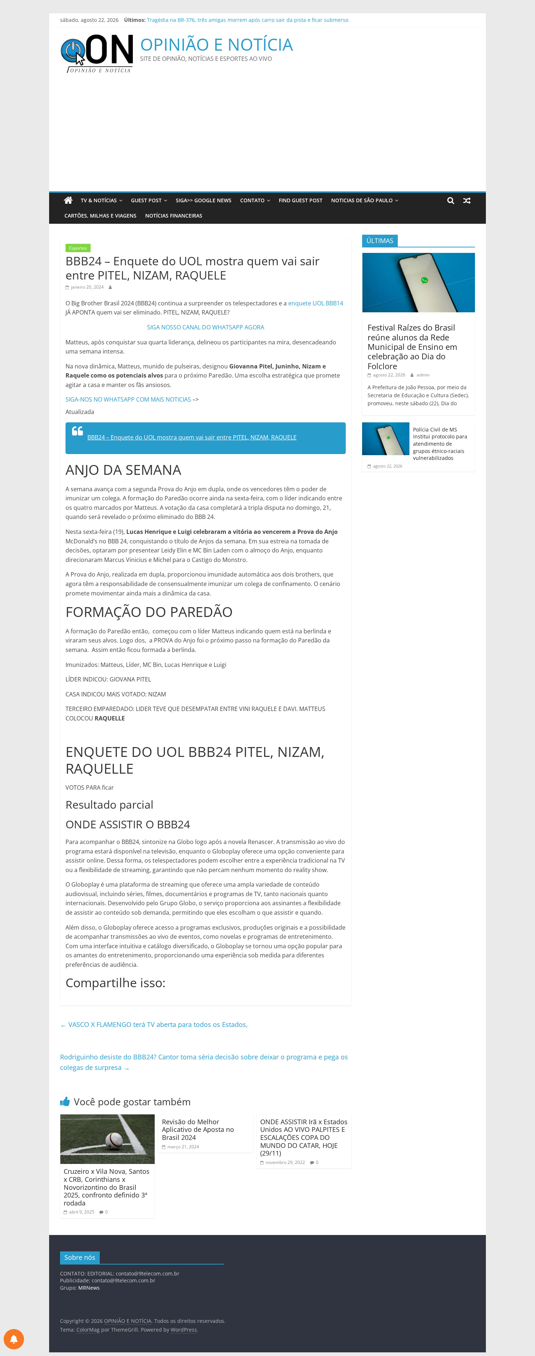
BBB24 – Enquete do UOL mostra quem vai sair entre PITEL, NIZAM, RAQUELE (192, 437)
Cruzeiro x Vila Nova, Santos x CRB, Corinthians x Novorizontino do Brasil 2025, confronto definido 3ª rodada (107, 1187)
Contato (252, 200)
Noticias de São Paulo (362, 200)
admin (423, 375)
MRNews (89, 1287)
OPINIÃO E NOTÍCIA (216, 44)
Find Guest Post (300, 200)
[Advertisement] (267, 137)
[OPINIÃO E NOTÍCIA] (68, 200)
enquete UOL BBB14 (315, 303)
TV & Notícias (99, 200)
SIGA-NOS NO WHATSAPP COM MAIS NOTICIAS (129, 399)
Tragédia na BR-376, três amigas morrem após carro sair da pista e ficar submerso (247, 19)
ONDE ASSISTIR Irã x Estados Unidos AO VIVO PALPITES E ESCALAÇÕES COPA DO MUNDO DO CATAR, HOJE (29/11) (304, 1137)
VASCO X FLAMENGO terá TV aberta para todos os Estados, (154, 1024)
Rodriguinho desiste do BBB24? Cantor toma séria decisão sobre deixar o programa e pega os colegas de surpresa (204, 1062)
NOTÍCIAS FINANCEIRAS (173, 215)
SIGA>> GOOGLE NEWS (203, 200)
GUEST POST (146, 200)
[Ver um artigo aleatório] (467, 200)
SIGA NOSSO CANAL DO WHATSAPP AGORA (205, 327)
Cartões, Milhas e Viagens (100, 215)
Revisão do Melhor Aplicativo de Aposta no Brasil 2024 (198, 1129)
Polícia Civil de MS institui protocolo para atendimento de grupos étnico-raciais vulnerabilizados (440, 443)
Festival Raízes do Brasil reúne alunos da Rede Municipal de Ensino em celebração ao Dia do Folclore (412, 346)
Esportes (78, 248)
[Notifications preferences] (14, 1339)
